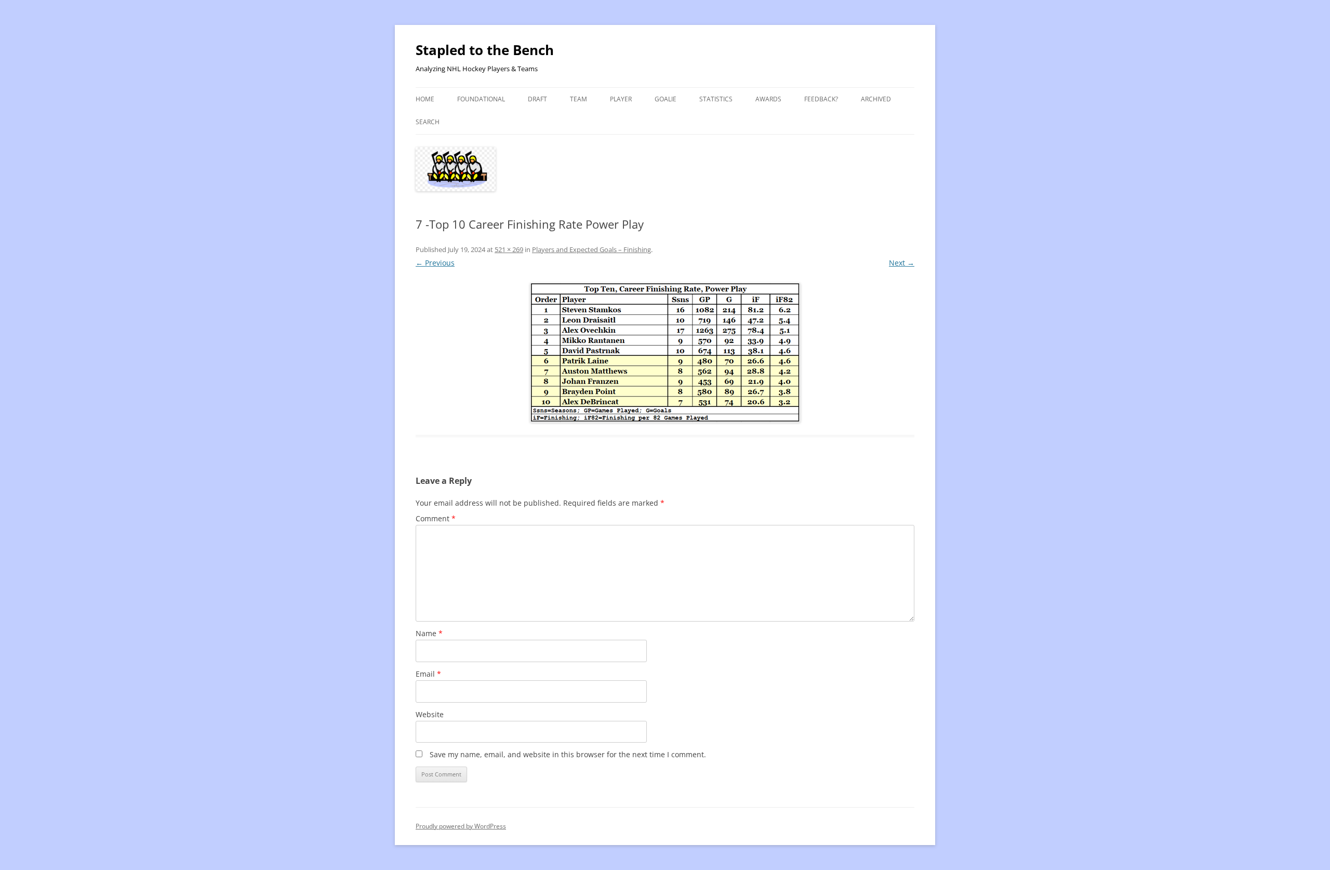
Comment (436, 518)
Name (429, 633)
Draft (537, 99)
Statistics (716, 99)
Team (578, 99)
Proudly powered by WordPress (461, 826)
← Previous (435, 263)
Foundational (481, 99)
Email (428, 674)
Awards (768, 99)
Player (621, 99)
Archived (876, 99)
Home (425, 99)
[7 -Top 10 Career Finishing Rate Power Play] (665, 353)
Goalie (665, 99)
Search (428, 121)
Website (430, 714)
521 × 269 (509, 249)
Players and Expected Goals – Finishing (591, 249)
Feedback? (821, 99)
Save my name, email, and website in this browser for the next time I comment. (568, 754)
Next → (901, 263)
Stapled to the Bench (485, 50)
